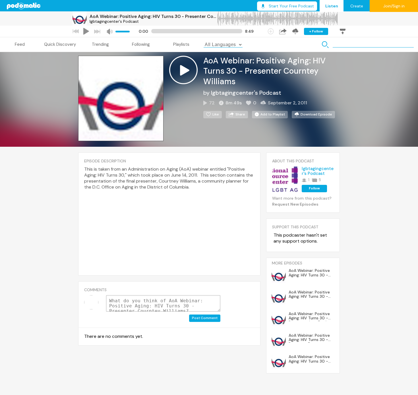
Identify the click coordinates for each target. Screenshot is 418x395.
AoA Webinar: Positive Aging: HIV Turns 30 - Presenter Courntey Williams (153, 16)
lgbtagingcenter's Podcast (114, 21)
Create (356, 6)
